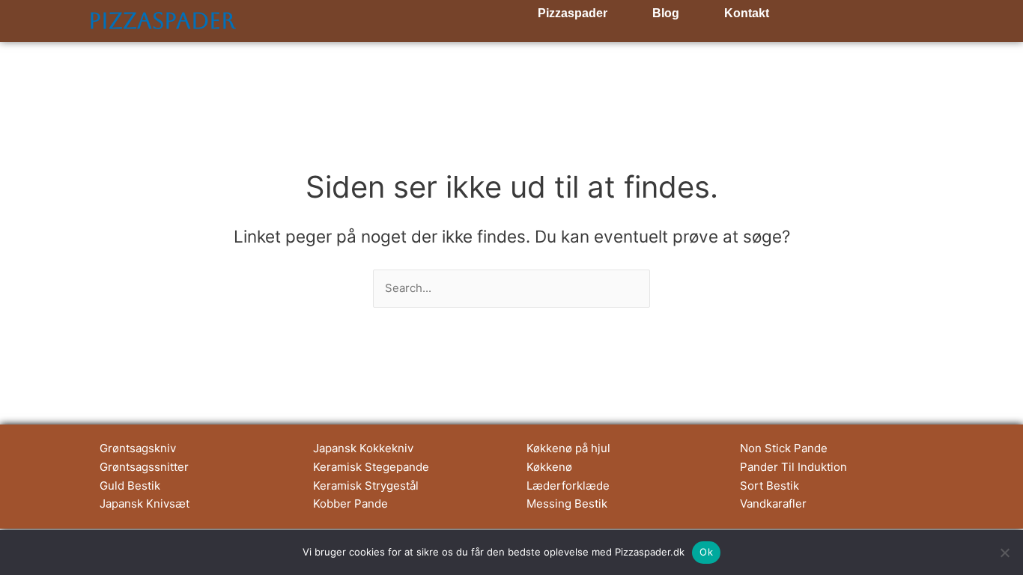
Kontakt (746, 13)
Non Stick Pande (784, 448)
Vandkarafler (773, 503)
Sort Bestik (769, 485)
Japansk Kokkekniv (363, 448)
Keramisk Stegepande (371, 467)
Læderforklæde (568, 485)
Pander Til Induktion (793, 467)
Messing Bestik (566, 503)
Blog (665, 13)
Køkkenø (549, 467)
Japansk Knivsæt (144, 503)
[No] (1004, 552)
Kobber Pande (350, 503)
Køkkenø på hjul (568, 448)
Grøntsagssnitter (144, 467)
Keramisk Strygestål (366, 485)
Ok (706, 552)
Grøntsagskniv (138, 448)
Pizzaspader (161, 20)
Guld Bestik (130, 485)
